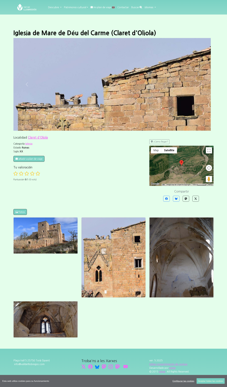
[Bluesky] (176, 199)
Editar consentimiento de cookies (168, 364)
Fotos (21, 212)
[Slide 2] (116, 126)
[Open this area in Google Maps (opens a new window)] (155, 184)
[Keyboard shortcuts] (163, 185)
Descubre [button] (54, 7)
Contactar (123, 7)
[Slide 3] (122, 126)
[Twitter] (195, 199)
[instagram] (111, 367)
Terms (210, 185)
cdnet (172, 368)
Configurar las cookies (183, 381)
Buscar (135, 7)
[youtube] (125, 367)
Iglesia (28, 144)
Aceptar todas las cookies (210, 381)
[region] (113, 381)
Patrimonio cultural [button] (75, 7)
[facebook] (90, 367)
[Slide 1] (110, 126)
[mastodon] (117, 367)
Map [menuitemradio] (156, 150)
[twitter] (83, 367)
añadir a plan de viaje (30, 159)
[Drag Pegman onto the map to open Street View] (209, 179)
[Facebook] (166, 199)
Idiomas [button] (149, 7)
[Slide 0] (105, 126)
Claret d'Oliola (38, 137)
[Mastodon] (186, 199)
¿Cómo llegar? (160, 142)
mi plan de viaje (103, 7)
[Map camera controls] (209, 168)
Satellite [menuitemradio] (169, 150)
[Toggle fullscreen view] (209, 150)
